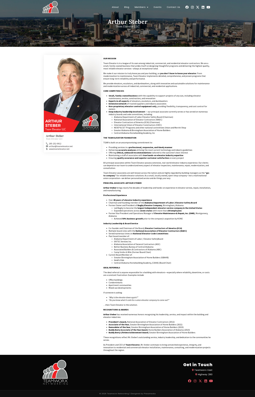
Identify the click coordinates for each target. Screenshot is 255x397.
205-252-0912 (55, 143)
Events (158, 7)
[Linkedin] (203, 7)
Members (140, 7)
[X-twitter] (197, 7)
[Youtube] (208, 7)
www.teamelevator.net (59, 149)
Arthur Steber (55, 136)
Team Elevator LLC (54, 139)
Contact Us (173, 7)
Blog (126, 7)
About (115, 7)
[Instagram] (192, 7)
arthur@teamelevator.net (61, 146)
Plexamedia (150, 393)
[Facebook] (187, 7)
